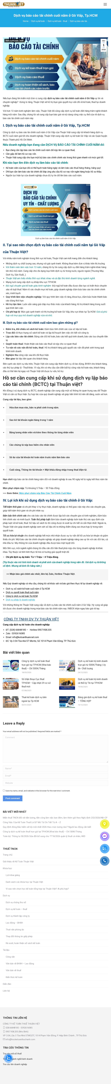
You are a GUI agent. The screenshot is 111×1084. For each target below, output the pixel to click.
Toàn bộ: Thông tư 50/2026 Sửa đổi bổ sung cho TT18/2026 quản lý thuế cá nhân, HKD (44, 836)
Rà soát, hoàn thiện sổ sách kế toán (23, 943)
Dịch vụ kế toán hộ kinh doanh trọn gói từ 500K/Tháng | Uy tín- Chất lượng (93, 665)
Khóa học (7, 868)
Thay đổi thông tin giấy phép (19, 936)
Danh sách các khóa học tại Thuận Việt (24, 882)
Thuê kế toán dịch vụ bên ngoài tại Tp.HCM (34, 699)
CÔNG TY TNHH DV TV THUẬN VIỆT (31, 619)
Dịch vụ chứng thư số (16, 902)
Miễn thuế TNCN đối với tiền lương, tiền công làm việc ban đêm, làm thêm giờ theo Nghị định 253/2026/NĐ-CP (55, 817)
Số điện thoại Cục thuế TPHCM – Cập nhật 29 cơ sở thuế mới (36, 683)
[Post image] (11, 666)
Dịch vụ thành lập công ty (18, 916)
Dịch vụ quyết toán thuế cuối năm (22, 592)
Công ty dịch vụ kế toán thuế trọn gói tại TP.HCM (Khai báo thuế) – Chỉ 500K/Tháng (36, 665)
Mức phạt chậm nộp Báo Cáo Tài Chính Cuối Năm (45, 493)
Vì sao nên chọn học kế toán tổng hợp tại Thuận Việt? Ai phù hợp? (37, 888)
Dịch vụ (6, 895)
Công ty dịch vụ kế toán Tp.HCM (22, 596)
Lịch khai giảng (13, 875)
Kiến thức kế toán (14, 977)
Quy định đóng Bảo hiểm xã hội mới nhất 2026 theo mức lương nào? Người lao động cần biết (47, 827)
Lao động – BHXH (14, 922)
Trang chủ (7, 854)
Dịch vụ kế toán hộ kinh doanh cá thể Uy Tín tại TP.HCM (93, 681)
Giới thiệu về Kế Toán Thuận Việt (18, 861)
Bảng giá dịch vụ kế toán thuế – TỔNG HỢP (92, 699)
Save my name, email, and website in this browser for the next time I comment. (37, 791)
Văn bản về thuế (13, 970)
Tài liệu (6, 950)
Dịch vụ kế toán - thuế (14, 41)
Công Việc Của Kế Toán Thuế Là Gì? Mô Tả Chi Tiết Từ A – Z (32, 822)
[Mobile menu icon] (105, 4)
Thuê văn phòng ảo (15, 929)
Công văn (10, 957)
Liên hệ (6, 991)
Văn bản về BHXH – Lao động (20, 963)
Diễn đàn (7, 984)
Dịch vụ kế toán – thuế (16, 909)
